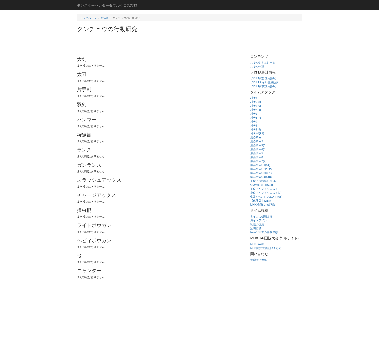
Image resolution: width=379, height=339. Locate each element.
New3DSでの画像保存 (264, 232)
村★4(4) (255, 109)
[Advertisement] (149, 43)
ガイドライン (258, 220)
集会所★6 (256, 157)
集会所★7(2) (258, 161)
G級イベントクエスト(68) (266, 196)
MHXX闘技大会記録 (262, 204)
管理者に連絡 (258, 260)
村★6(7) (255, 117)
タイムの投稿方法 (261, 216)
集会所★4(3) (258, 149)
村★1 (253, 98)
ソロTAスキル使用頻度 (264, 82)
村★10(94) (257, 133)
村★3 (104, 18)
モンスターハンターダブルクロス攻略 (107, 5)
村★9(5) (255, 129)
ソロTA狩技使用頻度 (263, 86)
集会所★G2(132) (261, 169)
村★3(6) (255, 106)
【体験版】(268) (260, 200)
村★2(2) (255, 102)
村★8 (253, 125)
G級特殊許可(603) (261, 185)
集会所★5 (256, 153)
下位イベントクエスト (264, 189)
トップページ (88, 18)
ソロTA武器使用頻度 (263, 78)
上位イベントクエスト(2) (265, 193)
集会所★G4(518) (261, 177)
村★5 (253, 113)
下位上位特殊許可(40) (264, 181)
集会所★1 (256, 137)
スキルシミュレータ (262, 62)
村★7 (253, 121)
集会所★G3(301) (261, 173)
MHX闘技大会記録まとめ (265, 248)
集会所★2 (256, 141)
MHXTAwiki (257, 244)
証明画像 (255, 228)
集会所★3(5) (258, 145)
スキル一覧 (257, 66)
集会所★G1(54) (260, 165)
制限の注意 (257, 224)
